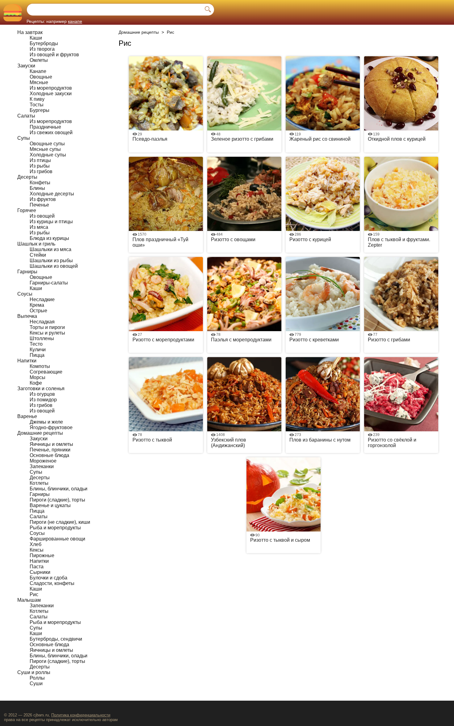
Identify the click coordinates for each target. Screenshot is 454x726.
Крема (37, 305)
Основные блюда (49, 455)
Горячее (26, 210)
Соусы (24, 294)
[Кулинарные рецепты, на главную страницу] (12, 12)
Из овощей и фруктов (54, 54)
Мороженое (43, 460)
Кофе (36, 383)
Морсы (37, 377)
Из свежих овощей (51, 132)
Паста (37, 566)
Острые (38, 310)
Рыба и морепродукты (55, 527)
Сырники (40, 572)
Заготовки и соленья (41, 388)
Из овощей (42, 216)
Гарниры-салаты (49, 282)
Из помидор (43, 399)
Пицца (37, 355)
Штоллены (42, 338)
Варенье (27, 416)
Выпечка (27, 316)
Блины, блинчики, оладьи (58, 488)
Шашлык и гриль (36, 243)
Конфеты (40, 182)
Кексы (37, 550)
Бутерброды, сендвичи (56, 639)
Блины (37, 188)
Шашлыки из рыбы (51, 260)
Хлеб (35, 544)
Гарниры (27, 271)
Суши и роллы (33, 672)
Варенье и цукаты (50, 505)
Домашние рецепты (40, 433)
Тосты (37, 104)
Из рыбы (40, 166)
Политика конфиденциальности (80, 715)
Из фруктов (43, 199)
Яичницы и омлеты (51, 444)
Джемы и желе (46, 422)
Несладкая (42, 321)
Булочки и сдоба (48, 577)
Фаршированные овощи (57, 538)
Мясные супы (45, 149)
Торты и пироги (47, 327)
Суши (36, 683)
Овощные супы (47, 143)
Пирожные (42, 555)
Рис (34, 594)
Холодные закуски (51, 93)
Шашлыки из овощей (54, 266)
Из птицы (40, 160)
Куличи (38, 349)
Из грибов (41, 171)
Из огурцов (42, 394)
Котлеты (39, 483)
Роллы (37, 678)
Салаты (26, 115)
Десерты (27, 177)
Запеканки (42, 466)
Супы (23, 138)
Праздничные (45, 127)
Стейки (38, 255)
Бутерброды (44, 43)
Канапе (38, 71)
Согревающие (46, 371)
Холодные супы (48, 154)
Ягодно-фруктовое (51, 427)
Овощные (41, 76)
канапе (75, 21)
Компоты (40, 366)
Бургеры (39, 110)
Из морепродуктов (51, 88)
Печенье (39, 204)
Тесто (36, 344)
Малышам (29, 600)
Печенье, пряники (50, 449)
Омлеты (39, 60)
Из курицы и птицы (51, 221)
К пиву (37, 99)
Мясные (39, 82)
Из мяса (39, 227)
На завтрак (30, 32)
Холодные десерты (52, 193)
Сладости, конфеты (52, 583)
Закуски (26, 65)
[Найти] (208, 9)
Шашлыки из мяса (50, 249)
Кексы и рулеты (47, 332)
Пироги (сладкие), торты (57, 499)
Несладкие (42, 299)
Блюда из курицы (49, 238)
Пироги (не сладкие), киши (60, 522)
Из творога (42, 49)
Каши (36, 38)
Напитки (26, 360)
